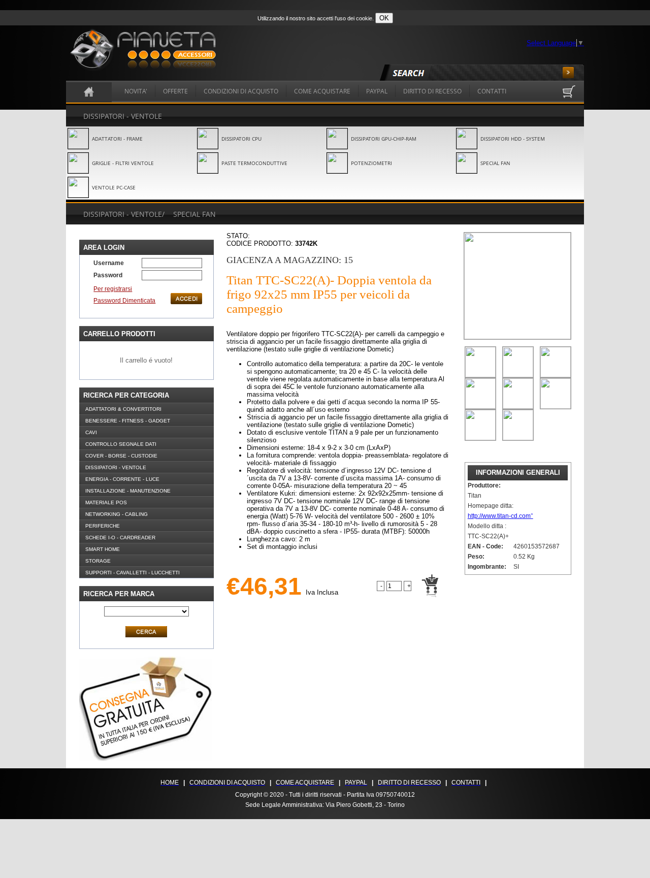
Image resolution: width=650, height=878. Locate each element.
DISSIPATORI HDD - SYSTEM (512, 138)
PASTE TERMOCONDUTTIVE (254, 163)
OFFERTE (175, 91)
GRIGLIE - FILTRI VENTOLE (123, 163)
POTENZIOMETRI (371, 163)
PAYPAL (376, 91)
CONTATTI (491, 91)
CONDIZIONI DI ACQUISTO (241, 91)
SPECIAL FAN (495, 163)
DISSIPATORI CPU (241, 138)
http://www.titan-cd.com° (500, 515)
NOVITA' (135, 91)
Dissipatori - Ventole (122, 116)
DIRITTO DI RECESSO (432, 91)
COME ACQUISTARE (322, 91)
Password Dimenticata (124, 300)
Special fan (194, 214)
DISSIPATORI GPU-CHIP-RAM (383, 138)
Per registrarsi (112, 288)
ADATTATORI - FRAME (117, 138)
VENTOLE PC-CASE (114, 187)
